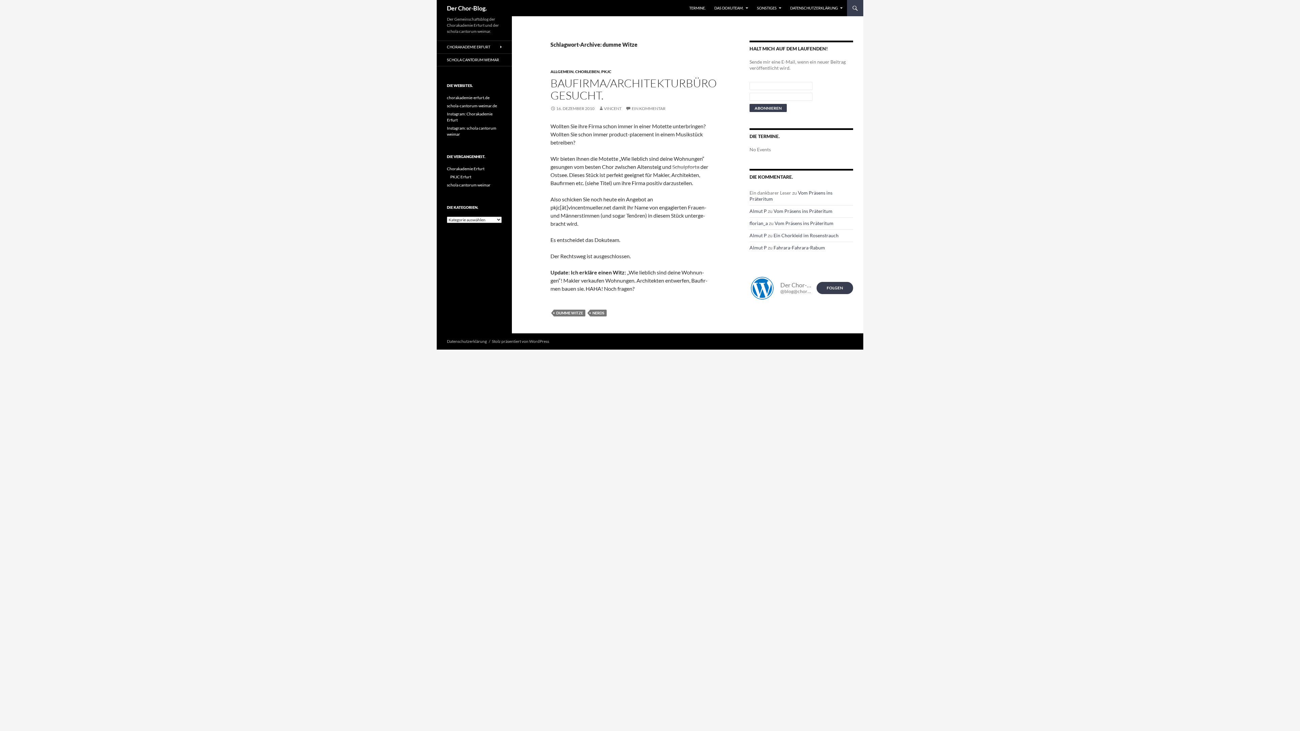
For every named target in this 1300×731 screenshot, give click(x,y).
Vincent (613, 108)
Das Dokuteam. (728, 8)
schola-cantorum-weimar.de (472, 105)
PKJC (606, 71)
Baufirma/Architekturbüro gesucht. (633, 89)
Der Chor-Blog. (467, 8)
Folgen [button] (835, 287)
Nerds (598, 313)
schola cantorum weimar (473, 60)
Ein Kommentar (649, 108)
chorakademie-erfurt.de (468, 97)
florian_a (759, 223)
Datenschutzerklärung (814, 8)
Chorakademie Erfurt (468, 47)
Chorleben (587, 71)
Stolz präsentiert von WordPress (520, 341)
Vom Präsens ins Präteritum (803, 211)
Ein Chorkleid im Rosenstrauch (806, 235)
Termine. (697, 8)
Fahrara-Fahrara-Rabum (799, 247)
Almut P (758, 211)
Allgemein (561, 71)
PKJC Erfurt (460, 176)
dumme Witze (569, 313)
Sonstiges (767, 8)
